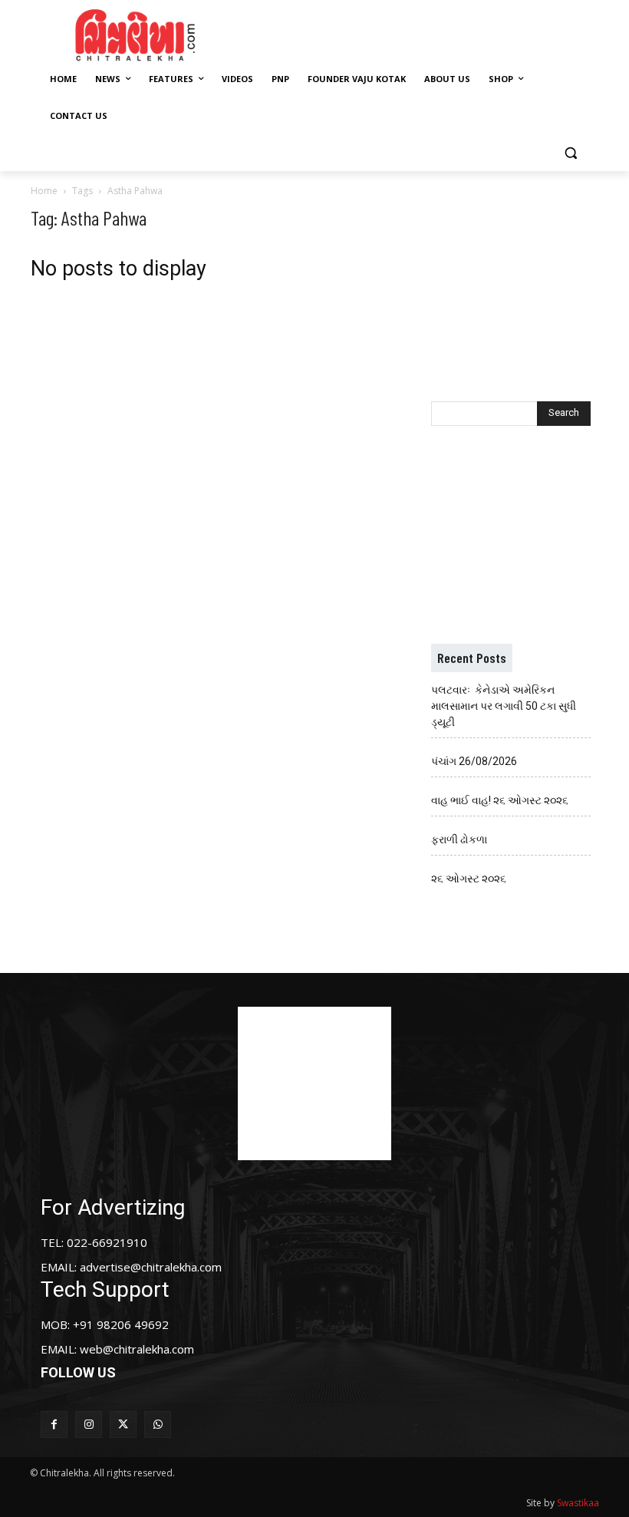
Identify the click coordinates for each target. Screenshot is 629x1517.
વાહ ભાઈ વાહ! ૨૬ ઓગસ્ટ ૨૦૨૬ (499, 800)
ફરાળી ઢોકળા (459, 839)
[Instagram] (88, 1424)
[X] (123, 1424)
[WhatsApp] (157, 1424)
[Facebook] (54, 1424)
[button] (570, 153)
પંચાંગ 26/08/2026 (474, 761)
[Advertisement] (431, 33)
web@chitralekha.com (137, 1349)
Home (44, 190)
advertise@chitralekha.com (151, 1267)
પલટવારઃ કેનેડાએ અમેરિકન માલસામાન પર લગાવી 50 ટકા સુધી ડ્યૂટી (503, 706)
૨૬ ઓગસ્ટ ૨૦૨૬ (468, 878)
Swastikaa (578, 1502)
